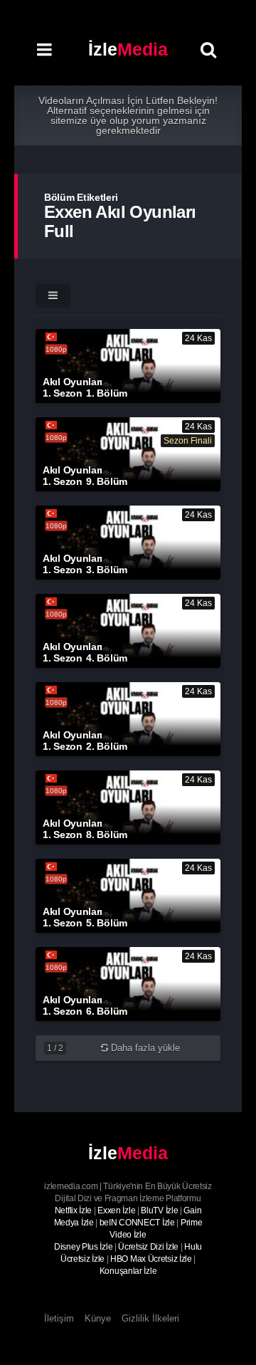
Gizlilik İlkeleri (150, 1318)
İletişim (59, 1318)
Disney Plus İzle (83, 1247)
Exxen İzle (116, 1210)
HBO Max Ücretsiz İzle (151, 1259)
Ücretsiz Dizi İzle (148, 1247)
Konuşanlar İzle (128, 1271)
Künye (98, 1318)
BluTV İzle (159, 1210)
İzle (128, 49)
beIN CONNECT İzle (137, 1223)
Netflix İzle (73, 1210)
